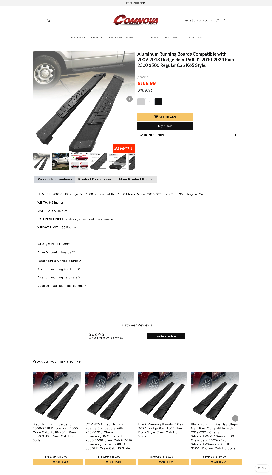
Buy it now (165, 126)
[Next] (129, 99)
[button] (48, 20)
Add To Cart (167, 116)
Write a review (166, 336)
